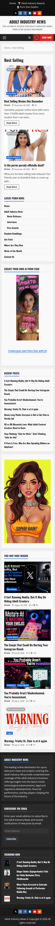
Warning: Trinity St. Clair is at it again (21, 409)
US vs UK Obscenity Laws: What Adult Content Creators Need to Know (25, 426)
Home (12, 3)
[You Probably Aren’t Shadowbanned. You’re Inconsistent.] (27, 673)
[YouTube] (35, 13)
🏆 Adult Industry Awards (31, 3)
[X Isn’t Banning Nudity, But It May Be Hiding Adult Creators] (27, 577)
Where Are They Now (13, 245)
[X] (15, 13)
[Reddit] (39, 13)
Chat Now (46, 37)
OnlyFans (11, 685)
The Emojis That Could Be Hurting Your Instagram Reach (26, 647)
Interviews (12, 222)
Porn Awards (13, 228)
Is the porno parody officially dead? (27, 145)
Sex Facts (8, 239)
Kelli (8, 105)
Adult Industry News (27, 22)
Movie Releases (13, 157)
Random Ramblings (13, 233)
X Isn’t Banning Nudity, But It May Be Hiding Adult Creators (25, 599)
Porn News (11, 93)
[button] (4, 37)
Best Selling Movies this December (27, 81)
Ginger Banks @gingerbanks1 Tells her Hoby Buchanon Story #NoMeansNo (32, 875)
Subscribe (11, 839)
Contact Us (9, 257)
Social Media (12, 637)
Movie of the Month (13, 251)
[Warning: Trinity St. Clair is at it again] (27, 721)
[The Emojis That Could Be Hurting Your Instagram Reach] (27, 625)
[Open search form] (29, 37)
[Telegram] (30, 13)
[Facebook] (25, 13)
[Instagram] (20, 13)
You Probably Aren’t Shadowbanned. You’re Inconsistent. (24, 695)
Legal (9, 733)
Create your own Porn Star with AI (27, 350)
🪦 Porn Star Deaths (27, 7)
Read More (12, 122)
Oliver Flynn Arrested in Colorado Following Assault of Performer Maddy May (32, 888)
